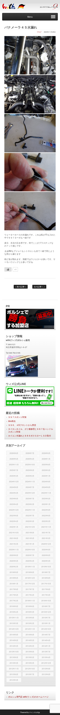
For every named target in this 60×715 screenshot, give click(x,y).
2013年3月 (14, 663)
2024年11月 (30, 481)
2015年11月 (14, 617)
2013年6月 (14, 657)
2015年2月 (30, 623)
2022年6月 (46, 515)
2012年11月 (14, 668)
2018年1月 (14, 583)
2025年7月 (14, 470)
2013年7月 (46, 651)
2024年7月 (30, 487)
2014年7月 (46, 634)
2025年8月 (46, 464)
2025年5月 (46, 470)
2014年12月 (14, 629)
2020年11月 (14, 549)
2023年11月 (46, 493)
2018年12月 (30, 578)
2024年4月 (14, 493)
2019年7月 (46, 572)
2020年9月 (46, 549)
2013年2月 (30, 663)
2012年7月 (30, 674)
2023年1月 (46, 504)
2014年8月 (30, 634)
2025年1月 (46, 476)
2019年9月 (14, 572)
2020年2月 (14, 566)
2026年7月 (30, 453)
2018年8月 (46, 578)
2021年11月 (46, 527)
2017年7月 (30, 589)
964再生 (12, 420)
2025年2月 (30, 476)
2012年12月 (46, 663)
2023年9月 (14, 498)
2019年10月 (46, 566)
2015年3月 (14, 623)
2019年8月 (30, 572)
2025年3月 (14, 476)
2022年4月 (14, 521)
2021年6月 (14, 538)
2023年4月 (14, 504)
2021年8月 (30, 532)
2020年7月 (30, 555)
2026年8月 (14, 453)
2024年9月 (46, 481)
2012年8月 (14, 674)
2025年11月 (14, 464)
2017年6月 (46, 589)
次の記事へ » (39, 286)
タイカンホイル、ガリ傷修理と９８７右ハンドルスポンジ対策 (30, 430)
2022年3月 (30, 521)
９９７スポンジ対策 (17, 416)
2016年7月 (46, 606)
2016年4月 (14, 612)
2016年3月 (30, 612)
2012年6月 (46, 674)
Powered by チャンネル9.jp (30, 712)
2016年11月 (30, 600)
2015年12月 (46, 612)
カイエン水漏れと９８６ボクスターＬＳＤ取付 (29, 435)
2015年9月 (30, 617)
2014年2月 (30, 646)
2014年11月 (30, 629)
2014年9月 (14, 634)
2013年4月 (46, 657)
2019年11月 (30, 566)
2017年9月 (14, 589)
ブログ (39, 32)
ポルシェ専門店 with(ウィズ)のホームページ (28, 696)
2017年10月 (46, 583)
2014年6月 (14, 640)
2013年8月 (30, 651)
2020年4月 (30, 561)
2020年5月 (14, 561)
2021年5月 (30, 538)
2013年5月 (30, 657)
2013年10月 (14, 651)
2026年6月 (46, 453)
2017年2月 (14, 600)
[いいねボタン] (8, 269)
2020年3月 (46, 561)
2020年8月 (14, 555)
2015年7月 (46, 617)
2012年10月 (30, 668)
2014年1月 (46, 646)
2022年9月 (46, 510)
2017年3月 (46, 595)
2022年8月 (14, 515)
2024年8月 (14, 487)
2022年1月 (14, 527)
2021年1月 (30, 544)
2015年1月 (46, 623)
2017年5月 (14, 595)
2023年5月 (46, 498)
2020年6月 (46, 555)
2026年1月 (46, 459)
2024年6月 (46, 487)
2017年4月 (30, 595)
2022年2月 (46, 521)
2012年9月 (46, 668)
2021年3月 (46, 538)
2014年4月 (46, 640)
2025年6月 (30, 470)
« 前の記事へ (20, 286)
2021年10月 (14, 532)
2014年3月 (14, 646)
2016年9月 (14, 606)
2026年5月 (14, 459)
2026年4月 (30, 459)
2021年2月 (14, 544)
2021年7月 (46, 532)
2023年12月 (30, 493)
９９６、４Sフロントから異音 (22, 424)
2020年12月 (46, 544)
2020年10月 (30, 549)
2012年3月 (14, 680)
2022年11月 (30, 510)
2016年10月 (46, 600)
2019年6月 (14, 578)
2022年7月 (30, 515)
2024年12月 (14, 481)
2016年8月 (30, 606)
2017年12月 (30, 583)
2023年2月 (30, 504)
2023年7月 (30, 498)
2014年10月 (46, 629)
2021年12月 (30, 527)
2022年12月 (14, 510)
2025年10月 (30, 464)
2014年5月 (30, 640)
